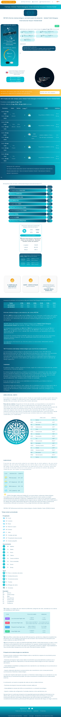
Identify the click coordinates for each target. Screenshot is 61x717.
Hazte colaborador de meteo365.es (15, 715)
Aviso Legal (31, 715)
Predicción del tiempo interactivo (23, 711)
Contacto (25, 715)
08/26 (7, 62)
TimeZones (43, 711)
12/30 (11, 62)
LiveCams (36, 711)
